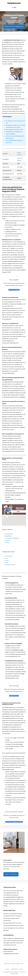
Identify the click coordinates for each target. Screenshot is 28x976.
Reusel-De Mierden (15, 963)
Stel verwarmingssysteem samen (14, 822)
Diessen (7, 542)
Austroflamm (8, 556)
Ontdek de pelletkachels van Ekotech (13, 925)
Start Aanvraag (11, 874)
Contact (7, 969)
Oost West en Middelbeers (12, 538)
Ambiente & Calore (10, 565)
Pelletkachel (14, 3)
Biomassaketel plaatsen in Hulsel (14, 129)
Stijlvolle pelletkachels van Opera (12, 923)
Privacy (21, 969)
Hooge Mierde (9, 534)
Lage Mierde (8, 536)
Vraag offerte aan (14, 696)
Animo (7, 560)
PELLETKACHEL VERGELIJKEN (14, 26)
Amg (6, 562)
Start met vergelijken (14, 290)
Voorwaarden (14, 969)
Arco (6, 558)
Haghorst (7, 540)
